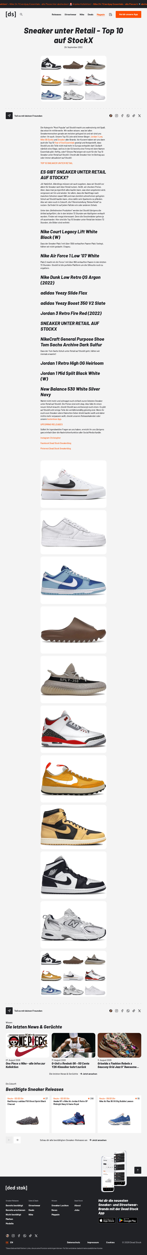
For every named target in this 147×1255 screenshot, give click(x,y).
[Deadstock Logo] (11, 14)
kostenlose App (54, 419)
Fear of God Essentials (64, 142)
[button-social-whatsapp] (128, 115)
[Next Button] (17, 1139)
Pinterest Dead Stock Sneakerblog (55, 448)
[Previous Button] (9, 1139)
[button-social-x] (139, 115)
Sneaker (61, 139)
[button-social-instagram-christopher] (111, 115)
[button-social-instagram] (116, 115)
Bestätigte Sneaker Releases (34, 1089)
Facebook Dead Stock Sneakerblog (55, 443)
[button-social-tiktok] (134, 115)
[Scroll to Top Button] (137, 1170)
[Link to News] (21, 14)
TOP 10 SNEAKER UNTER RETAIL (56, 163)
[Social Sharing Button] (9, 115)
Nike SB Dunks (46, 139)
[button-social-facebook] (122, 115)
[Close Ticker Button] (139, 4)
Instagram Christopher (50, 438)
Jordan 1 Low (96, 136)
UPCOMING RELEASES (51, 424)
